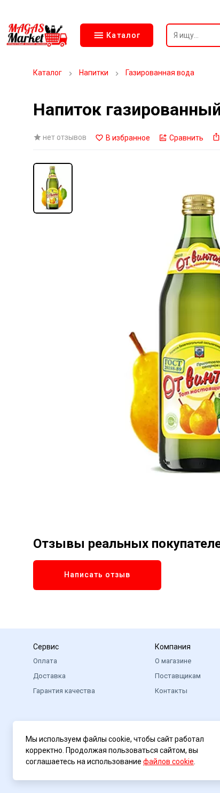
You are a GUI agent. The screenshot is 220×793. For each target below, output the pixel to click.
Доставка (49, 676)
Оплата (45, 661)
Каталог (47, 72)
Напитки (93, 72)
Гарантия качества (64, 691)
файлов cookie (168, 761)
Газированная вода (159, 72)
